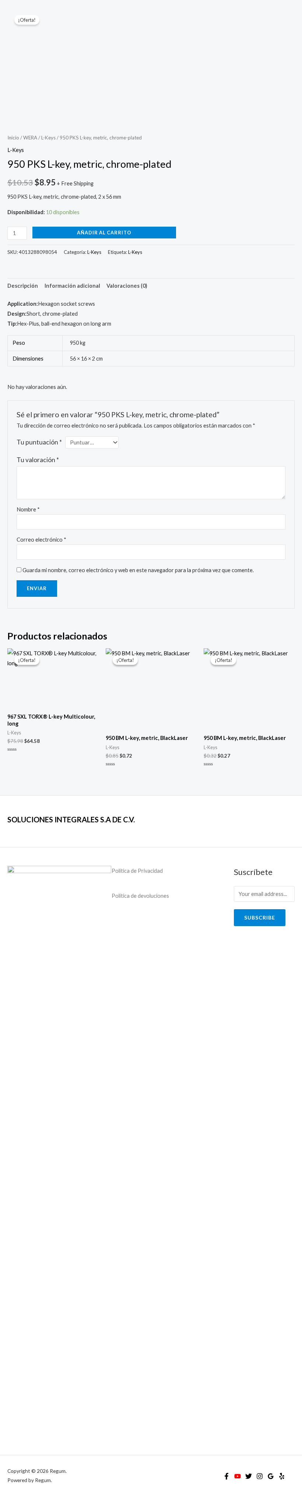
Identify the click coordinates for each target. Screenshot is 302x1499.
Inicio (13, 138)
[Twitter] (248, 1476)
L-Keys (48, 138)
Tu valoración (38, 460)
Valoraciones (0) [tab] (126, 286)
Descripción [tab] (22, 286)
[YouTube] (237, 1476)
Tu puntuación (39, 442)
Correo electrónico (41, 539)
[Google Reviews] (270, 1476)
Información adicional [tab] (72, 286)
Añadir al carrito (104, 232)
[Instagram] (259, 1476)
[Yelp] (281, 1476)
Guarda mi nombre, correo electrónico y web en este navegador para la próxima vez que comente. (138, 570)
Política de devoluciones (140, 896)
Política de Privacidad (137, 871)
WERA (30, 138)
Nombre (28, 509)
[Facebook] (226, 1476)
